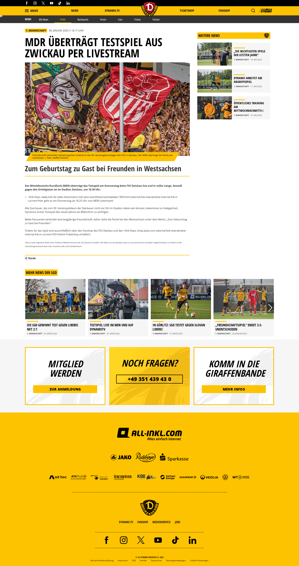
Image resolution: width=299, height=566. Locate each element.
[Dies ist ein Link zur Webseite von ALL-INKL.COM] (149, 433)
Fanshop (224, 10)
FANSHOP (142, 522)
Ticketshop (187, 10)
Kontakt (143, 560)
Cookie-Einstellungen (199, 560)
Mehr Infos (234, 389)
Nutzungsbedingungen (176, 560)
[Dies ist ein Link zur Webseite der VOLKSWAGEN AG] (225, 477)
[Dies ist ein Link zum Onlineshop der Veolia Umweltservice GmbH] (209, 477)
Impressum (123, 560)
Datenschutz (156, 560)
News (74, 10)
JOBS (177, 522)
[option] (55, 308)
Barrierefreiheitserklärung (102, 560)
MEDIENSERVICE (161, 522)
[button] (253, 10)
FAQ (134, 560)
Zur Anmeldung (65, 389)
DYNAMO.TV (112, 10)
